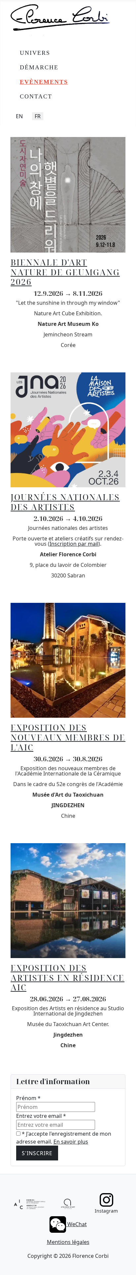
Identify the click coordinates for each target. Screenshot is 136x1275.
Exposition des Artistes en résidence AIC (67, 977)
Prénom (28, 1098)
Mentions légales (68, 1242)
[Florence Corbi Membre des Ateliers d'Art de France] (68, 1203)
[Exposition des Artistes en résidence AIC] (68, 900)
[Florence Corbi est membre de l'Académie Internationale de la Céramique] (30, 1203)
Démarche (39, 67)
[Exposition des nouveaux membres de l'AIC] (68, 659)
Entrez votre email (41, 1116)
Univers (35, 53)
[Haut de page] (124, 1263)
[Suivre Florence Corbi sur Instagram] (106, 1200)
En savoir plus (70, 1141)
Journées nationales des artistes (65, 501)
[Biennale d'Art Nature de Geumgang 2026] (68, 194)
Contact (36, 96)
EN (19, 116)
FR (38, 116)
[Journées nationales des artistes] (68, 429)
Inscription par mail (74, 543)
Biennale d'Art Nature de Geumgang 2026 (65, 272)
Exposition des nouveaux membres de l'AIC (68, 737)
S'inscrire (37, 1153)
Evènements (44, 82)
